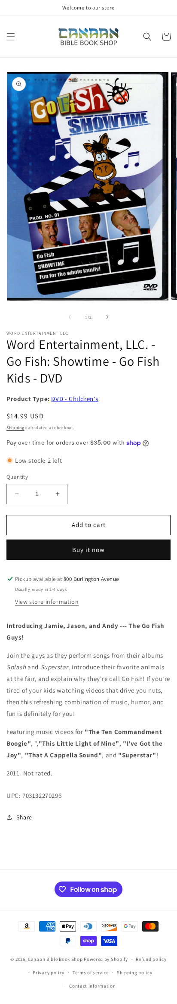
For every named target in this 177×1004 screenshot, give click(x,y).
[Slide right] (107, 316)
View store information (47, 602)
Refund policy (151, 959)
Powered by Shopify (106, 959)
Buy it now (88, 550)
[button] (10, 36)
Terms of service (91, 972)
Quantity (17, 476)
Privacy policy (48, 972)
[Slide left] (69, 316)
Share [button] (24, 817)
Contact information (92, 986)
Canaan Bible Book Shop (55, 959)
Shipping (15, 427)
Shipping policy (135, 972)
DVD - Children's (74, 399)
